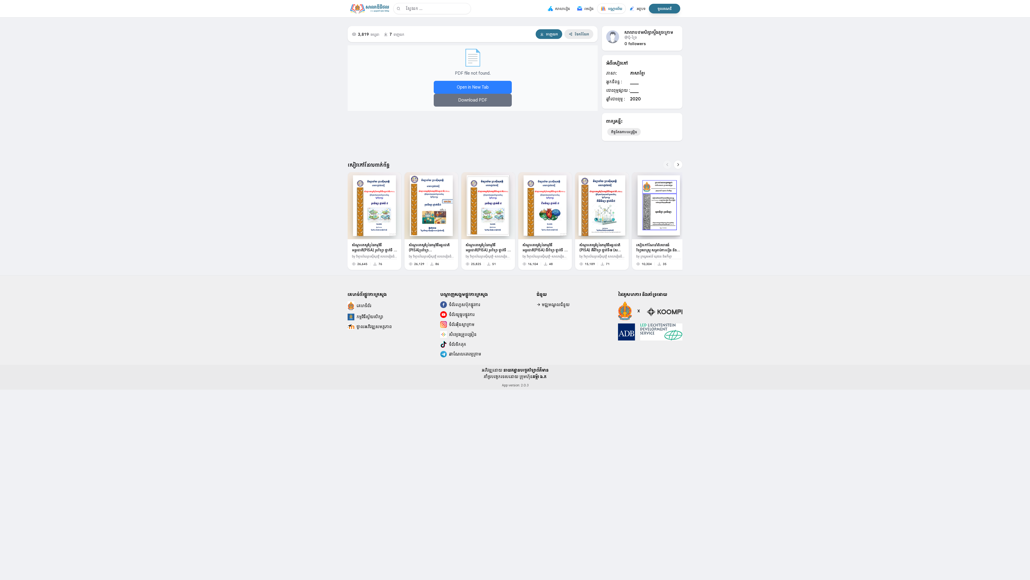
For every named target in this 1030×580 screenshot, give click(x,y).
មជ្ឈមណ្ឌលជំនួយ (555, 304)
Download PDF (472, 100)
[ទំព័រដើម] (369, 8)
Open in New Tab (473, 87)
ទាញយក (552, 34)
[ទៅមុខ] (678, 164)
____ (634, 82)
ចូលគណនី (664, 8)
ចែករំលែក (582, 34)
